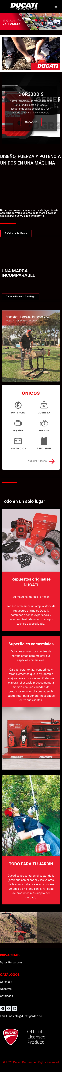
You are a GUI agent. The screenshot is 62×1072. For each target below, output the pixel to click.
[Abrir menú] (56, 6)
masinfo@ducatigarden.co (25, 1016)
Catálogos (6, 996)
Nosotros (6, 988)
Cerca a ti (6, 981)
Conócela (31, 122)
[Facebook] (2, 1008)
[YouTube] (8, 1008)
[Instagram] (14, 1008)
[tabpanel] (31, 108)
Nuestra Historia (42, 461)
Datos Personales (11, 962)
